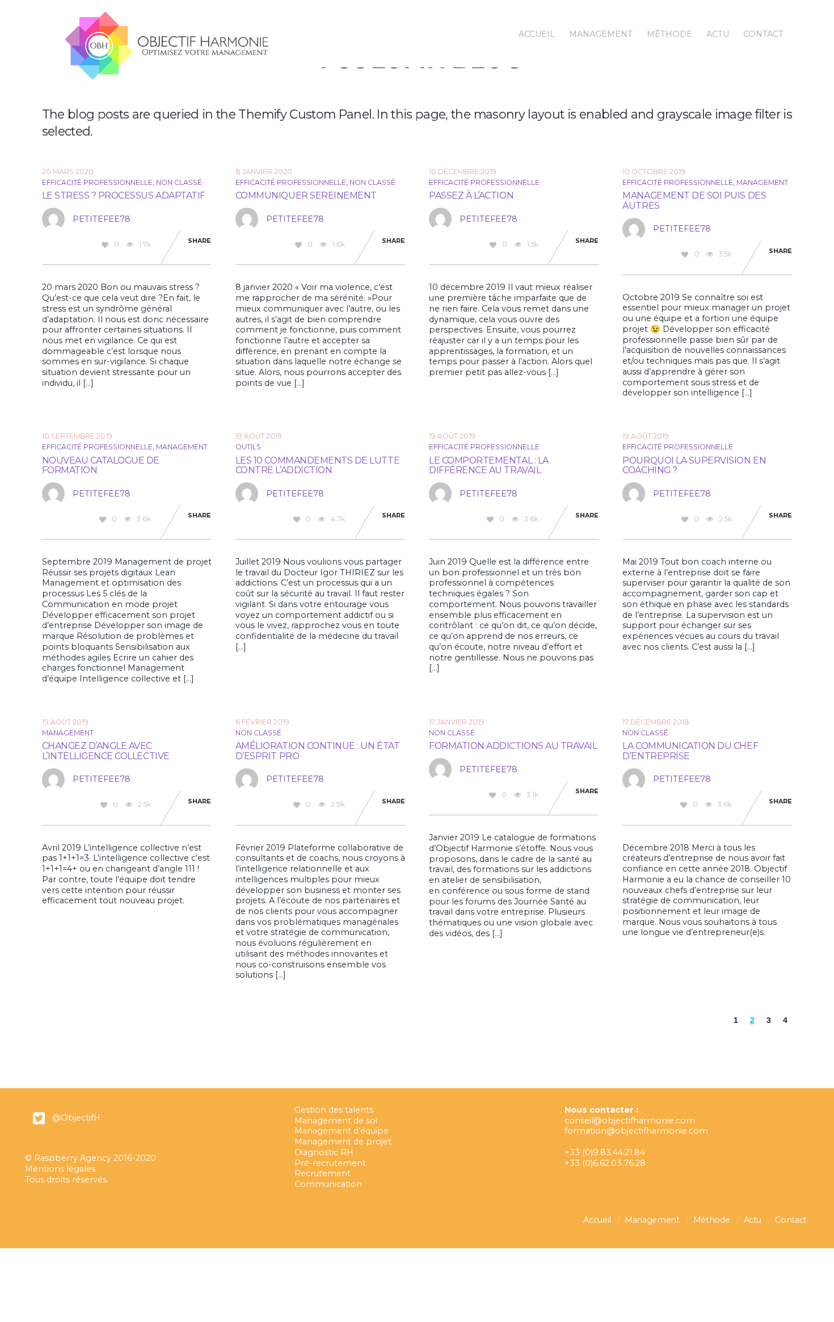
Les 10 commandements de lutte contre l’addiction (317, 465)
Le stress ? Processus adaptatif (123, 195)
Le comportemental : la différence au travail (489, 465)
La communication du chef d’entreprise (690, 750)
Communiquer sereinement (306, 195)
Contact (763, 34)
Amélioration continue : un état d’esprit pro (317, 750)
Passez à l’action (471, 195)
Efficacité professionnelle (97, 182)
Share (199, 241)
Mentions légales (60, 1169)
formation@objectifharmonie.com (636, 1131)
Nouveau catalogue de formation (101, 465)
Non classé (179, 182)
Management (601, 34)
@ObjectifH (76, 1118)
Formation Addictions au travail (513, 745)
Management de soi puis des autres (694, 200)
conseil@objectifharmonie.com (630, 1120)
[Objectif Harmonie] (167, 75)
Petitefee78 (101, 219)
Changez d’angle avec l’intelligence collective (106, 750)
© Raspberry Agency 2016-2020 (90, 1158)
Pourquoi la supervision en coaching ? (694, 465)
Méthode (669, 34)
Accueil (537, 34)
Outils (248, 447)
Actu (717, 34)
